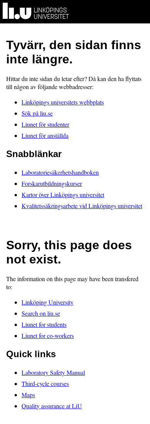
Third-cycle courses (45, 383)
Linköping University (47, 302)
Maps (28, 395)
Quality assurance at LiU (52, 406)
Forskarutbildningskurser (52, 183)
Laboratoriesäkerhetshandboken (60, 172)
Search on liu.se (41, 313)
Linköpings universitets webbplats (63, 102)
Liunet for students (44, 324)
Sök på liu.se (37, 113)
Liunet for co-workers (48, 335)
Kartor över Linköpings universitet (63, 194)
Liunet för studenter (45, 124)
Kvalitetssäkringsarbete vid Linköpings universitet (82, 206)
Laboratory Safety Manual (53, 372)
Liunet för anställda (45, 135)
